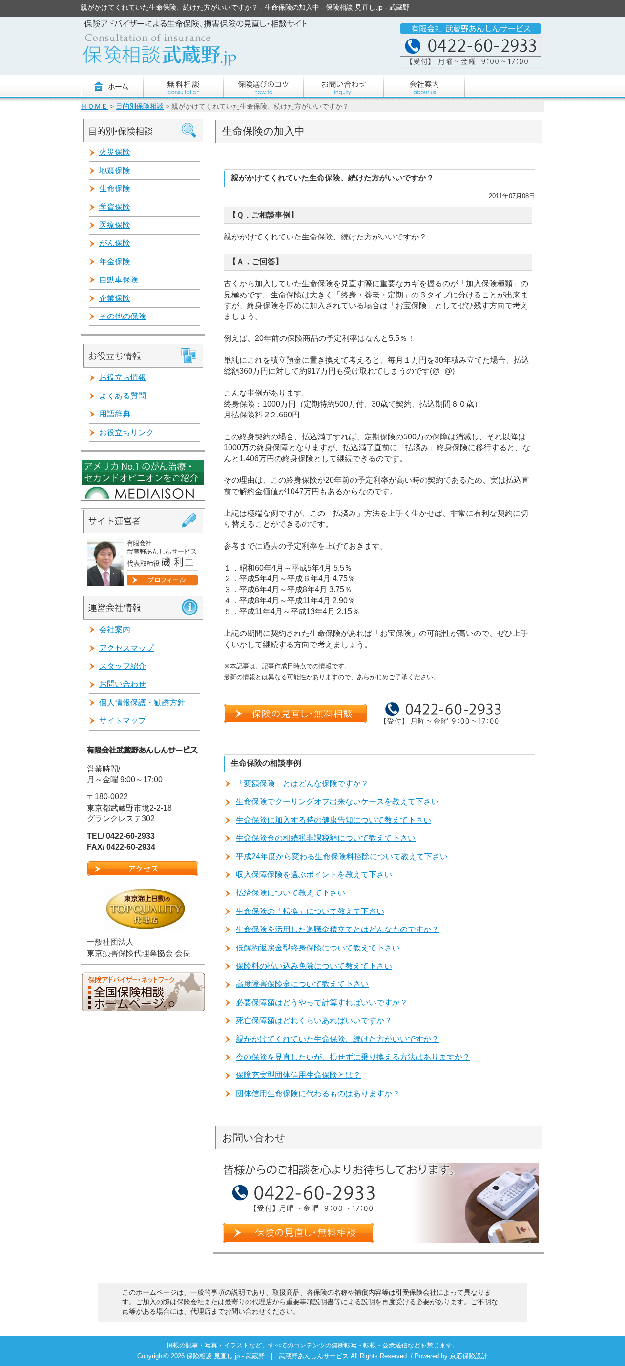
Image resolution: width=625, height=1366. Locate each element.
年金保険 (114, 261)
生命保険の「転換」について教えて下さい (310, 911)
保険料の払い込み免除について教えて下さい (314, 966)
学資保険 (114, 207)
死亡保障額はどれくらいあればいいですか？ (314, 1020)
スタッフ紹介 (122, 666)
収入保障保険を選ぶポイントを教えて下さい (314, 875)
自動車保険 (118, 280)
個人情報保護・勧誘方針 (142, 702)
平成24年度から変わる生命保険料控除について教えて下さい (342, 856)
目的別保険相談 (140, 106)
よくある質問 (122, 396)
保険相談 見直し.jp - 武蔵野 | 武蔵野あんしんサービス (269, 1356)
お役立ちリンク (126, 432)
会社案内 (114, 629)
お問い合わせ (122, 684)
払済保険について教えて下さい (290, 893)
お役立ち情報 (122, 377)
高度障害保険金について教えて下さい (302, 984)
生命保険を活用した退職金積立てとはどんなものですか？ (337, 929)
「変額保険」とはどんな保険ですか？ (302, 783)
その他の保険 (122, 316)
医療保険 (114, 225)
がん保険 (114, 243)
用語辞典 (114, 414)
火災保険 (114, 152)
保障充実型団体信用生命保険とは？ (298, 1075)
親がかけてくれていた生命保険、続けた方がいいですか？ (337, 1039)
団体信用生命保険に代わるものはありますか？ (318, 1093)
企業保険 (114, 298)
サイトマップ (122, 720)
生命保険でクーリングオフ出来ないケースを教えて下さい (337, 801)
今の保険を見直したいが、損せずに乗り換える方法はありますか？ (353, 1057)
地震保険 (114, 170)
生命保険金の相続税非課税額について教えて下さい (326, 838)
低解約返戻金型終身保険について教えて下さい (318, 948)
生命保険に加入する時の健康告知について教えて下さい (333, 820)
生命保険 (114, 188)
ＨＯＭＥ (94, 106)
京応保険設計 (469, 1356)
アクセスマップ (126, 648)
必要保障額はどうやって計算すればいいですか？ (322, 1002)
